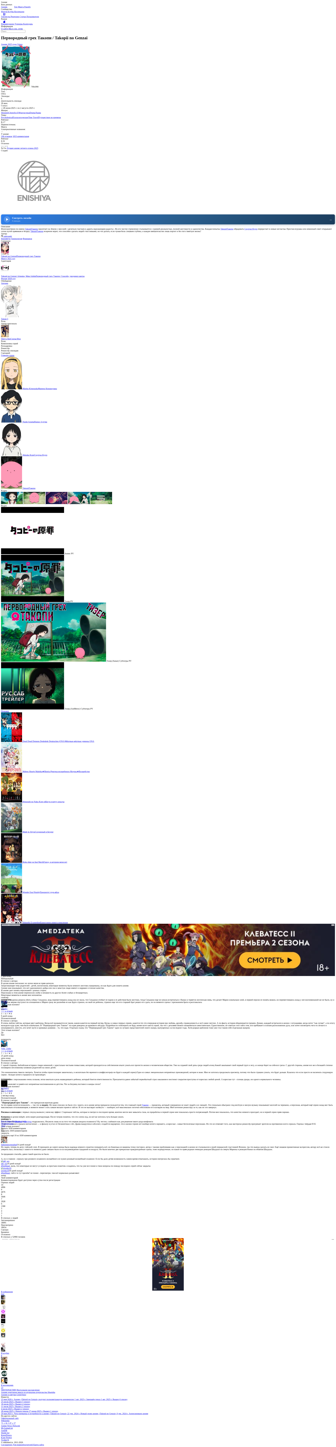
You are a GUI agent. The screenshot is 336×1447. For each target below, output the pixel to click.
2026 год (11, 278)
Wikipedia (5, 1421)
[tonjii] (3, 1351)
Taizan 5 (4, 319)
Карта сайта (38, 1445)
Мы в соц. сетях (16, 29)
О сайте (5, 29)
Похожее (5, 711)
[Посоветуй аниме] (4, 1362)
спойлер (4, 997)
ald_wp (4, 1163)
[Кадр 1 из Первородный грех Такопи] (12, 503)
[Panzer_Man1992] (3, 1341)
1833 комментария (21, 136)
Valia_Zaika (6, 1048)
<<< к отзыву (7, 1011)
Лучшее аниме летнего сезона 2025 (22, 148)
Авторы (4, 283)
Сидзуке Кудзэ (250, 229)
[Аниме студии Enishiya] (33, 210)
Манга (21, 7)
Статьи (23, 16)
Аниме (4, 7)
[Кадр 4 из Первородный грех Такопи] (79, 503)
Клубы (11, 12)
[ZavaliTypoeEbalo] (3, 1299)
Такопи (145, 1105)
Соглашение (7, 1445)
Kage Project (6, 1437)
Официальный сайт (10, 1418)
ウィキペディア (8, 1423)
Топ (16, 7)
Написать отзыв (19, 1121)
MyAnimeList (7, 1428)
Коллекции (19, 12)
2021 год (11, 258)
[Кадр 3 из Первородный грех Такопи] (57, 503)
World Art (5, 1433)
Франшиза (27, 239)
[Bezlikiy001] (3, 1313)
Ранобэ (27, 7)
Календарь (28, 24)
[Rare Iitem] (3, 1322)
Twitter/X (5, 1440)
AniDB (4, 1430)
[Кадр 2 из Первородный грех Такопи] (34, 503)
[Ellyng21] (3, 1346)
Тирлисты (6, 16)
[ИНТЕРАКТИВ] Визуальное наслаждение (20, 1390)
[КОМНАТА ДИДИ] (4, 1383)
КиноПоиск (6, 1435)
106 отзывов (6, 136)
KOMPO (5, 1088)
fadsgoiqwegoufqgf (9, 1145)
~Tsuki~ (4, 1009)
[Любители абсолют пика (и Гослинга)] (4, 1369)
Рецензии (15, 16)
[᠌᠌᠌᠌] (3, 1337)
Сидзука (28, 1121)
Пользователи (33, 16)
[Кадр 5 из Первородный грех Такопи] (101, 503)
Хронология (16, 239)
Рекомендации (8, 24)
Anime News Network (10, 1426)
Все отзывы (6, 1121)
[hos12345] (3, 1332)
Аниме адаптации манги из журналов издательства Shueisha (28, 1392)
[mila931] (3, 1327)
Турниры (19, 24)
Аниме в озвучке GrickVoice (13, 1395)
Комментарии (7, 1125)
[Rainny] (3, 1308)
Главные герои (7, 355)
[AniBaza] (4, 1376)
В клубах (5, 1354)
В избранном (7, 1293)
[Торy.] (3, 1318)
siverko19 (5, 1171)
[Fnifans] (3, 1303)
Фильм (4, 278)
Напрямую (6, 239)
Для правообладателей (23, 1445)
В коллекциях (7, 1386)
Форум (4, 12)
